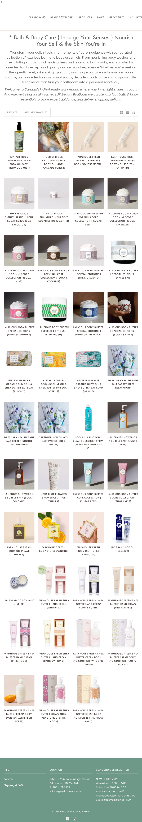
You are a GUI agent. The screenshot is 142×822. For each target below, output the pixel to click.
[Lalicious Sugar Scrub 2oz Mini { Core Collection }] (88, 193)
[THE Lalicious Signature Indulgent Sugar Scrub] (19, 193)
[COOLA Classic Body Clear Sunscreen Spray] (88, 417)
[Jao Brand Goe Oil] (123, 527)
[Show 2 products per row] (121, 112)
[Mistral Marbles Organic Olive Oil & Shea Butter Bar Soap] (19, 360)
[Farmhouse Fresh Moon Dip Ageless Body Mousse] (88, 137)
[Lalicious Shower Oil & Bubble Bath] (123, 417)
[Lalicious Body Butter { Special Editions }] (88, 250)
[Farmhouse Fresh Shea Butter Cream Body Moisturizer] (88, 633)
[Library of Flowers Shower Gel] (53, 474)
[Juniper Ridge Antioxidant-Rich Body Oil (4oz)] (19, 137)
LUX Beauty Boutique (69, 811)
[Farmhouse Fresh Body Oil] (19, 527)
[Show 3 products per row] (127, 112)
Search (8, 779)
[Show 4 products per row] (134, 112)
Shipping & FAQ (13, 785)
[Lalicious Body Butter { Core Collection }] (88, 474)
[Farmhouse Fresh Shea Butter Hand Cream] (53, 580)
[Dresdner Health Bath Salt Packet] (123, 360)
